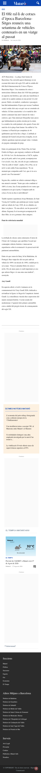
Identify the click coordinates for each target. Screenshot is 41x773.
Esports (5, 674)
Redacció (6, 40)
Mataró (5, 663)
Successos (6, 670)
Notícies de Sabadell (9, 705)
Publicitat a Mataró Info (10, 754)
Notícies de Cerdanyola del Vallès (13, 722)
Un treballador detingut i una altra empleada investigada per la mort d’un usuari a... (19, 437)
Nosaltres (6, 757)
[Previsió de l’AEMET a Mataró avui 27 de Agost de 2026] (21, 546)
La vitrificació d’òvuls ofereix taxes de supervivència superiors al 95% (20, 446)
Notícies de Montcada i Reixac (12, 715)
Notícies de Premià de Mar (11, 729)
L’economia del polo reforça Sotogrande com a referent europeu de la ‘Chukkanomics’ (20, 417)
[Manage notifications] (36, 768)
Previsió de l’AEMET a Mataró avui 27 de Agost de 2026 (20, 562)
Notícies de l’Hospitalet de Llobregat (15, 719)
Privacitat (6, 747)
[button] (37, 3)
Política (5, 667)
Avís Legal (6, 743)
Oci (3, 9)
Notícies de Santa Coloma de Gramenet (15, 712)
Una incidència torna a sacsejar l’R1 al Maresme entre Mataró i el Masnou (20, 427)
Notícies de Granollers (10, 702)
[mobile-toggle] (5, 3)
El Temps (9, 558)
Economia (6, 681)
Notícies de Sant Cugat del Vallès (13, 726)
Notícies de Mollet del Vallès (12, 709)
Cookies (5, 750)
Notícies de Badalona (9, 698)
